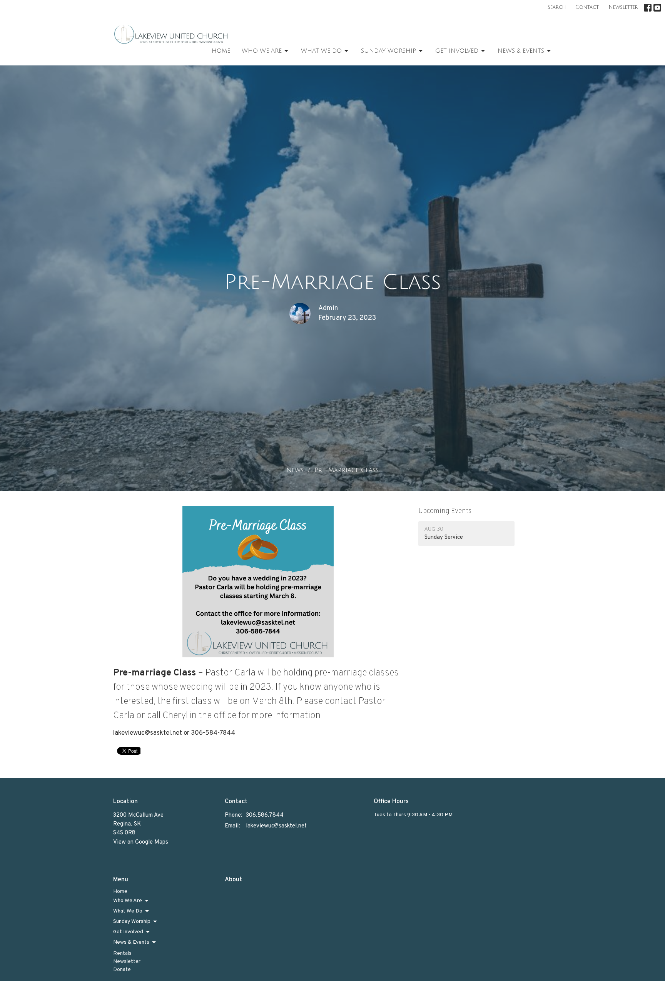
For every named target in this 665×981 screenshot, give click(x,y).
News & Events (521, 51)
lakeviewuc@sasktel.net (276, 826)
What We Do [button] (127, 911)
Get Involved (456, 51)
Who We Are (262, 51)
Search (557, 7)
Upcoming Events (444, 511)
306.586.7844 (265, 815)
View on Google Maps (140, 842)
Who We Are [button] (127, 900)
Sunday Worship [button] (131, 921)
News (295, 470)
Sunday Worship (388, 51)
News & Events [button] (131, 942)
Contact (587, 7)
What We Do (321, 51)
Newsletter (623, 7)
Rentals (122, 953)
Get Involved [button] (128, 932)
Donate (122, 969)
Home (221, 51)
